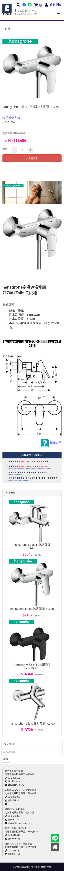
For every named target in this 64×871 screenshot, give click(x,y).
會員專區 (55, 4)
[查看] (29, 521)
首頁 (7, 28)
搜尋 (5, 759)
